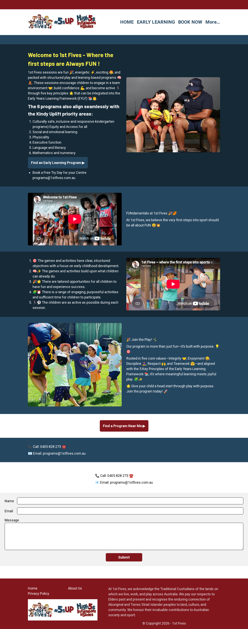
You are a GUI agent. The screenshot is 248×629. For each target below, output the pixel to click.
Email (9, 511)
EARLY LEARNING (156, 22)
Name (9, 501)
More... (212, 22)
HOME (127, 22)
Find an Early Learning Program (56, 163)
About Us (75, 588)
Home (32, 588)
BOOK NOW (190, 22)
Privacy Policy (38, 593)
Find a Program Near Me (123, 426)
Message (12, 520)
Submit (124, 557)
